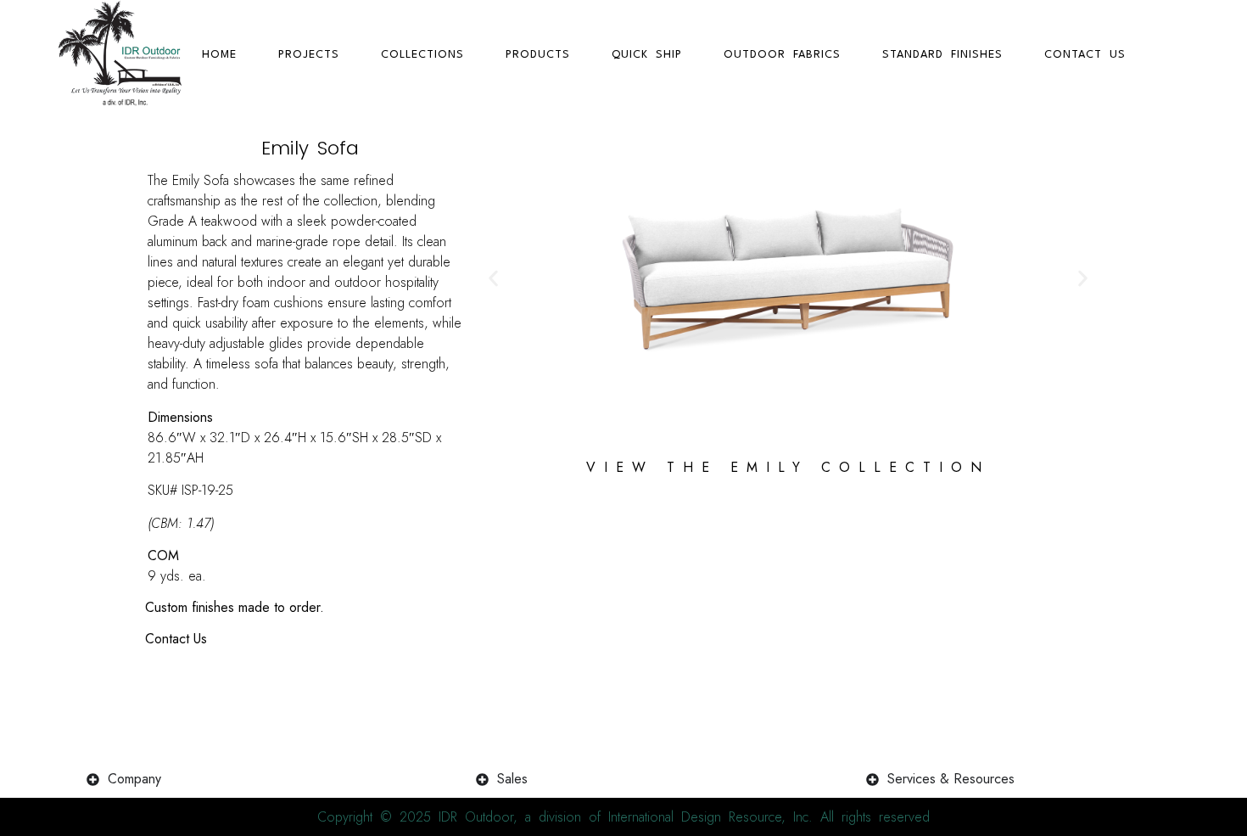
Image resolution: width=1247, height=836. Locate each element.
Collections (422, 54)
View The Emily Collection (788, 467)
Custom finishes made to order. (234, 607)
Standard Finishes (942, 54)
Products (538, 54)
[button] (493, 278)
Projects (308, 54)
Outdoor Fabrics (782, 54)
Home (219, 54)
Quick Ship (647, 54)
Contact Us (1085, 54)
